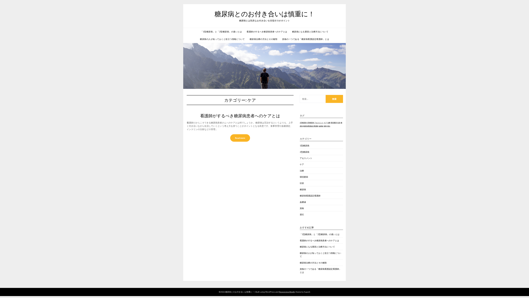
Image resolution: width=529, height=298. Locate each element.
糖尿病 (303, 189)
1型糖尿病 (303, 122)
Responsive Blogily (287, 292)
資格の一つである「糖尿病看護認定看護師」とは (305, 39)
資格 (325, 126)
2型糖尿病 (310, 122)
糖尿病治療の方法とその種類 (263, 39)
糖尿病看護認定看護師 (310, 126)
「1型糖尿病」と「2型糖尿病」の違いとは (221, 31)
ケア (325, 122)
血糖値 (321, 126)
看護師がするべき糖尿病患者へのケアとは (267, 31)
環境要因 (334, 122)
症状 (338, 122)
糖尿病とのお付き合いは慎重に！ (264, 14)
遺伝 (328, 126)
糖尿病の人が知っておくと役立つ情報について (222, 39)
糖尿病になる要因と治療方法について (310, 31)
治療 (328, 122)
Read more (240, 138)
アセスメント (318, 122)
